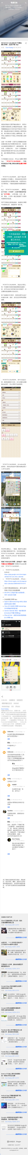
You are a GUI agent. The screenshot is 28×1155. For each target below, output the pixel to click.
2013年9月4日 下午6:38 (18, 765)
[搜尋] (26, 3)
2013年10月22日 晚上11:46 (19, 786)
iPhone (18, 706)
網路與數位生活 (7, 703)
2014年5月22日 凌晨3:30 (18, 810)
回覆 (8, 739)
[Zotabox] (0, 1154)
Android (16, 703)
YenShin (10, 811)
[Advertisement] (14, 25)
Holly (9, 778)
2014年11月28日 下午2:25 (18, 840)
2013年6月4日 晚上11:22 (19, 731)
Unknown (10, 731)
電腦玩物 (14, 3)
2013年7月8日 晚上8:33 (16, 778)
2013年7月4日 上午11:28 (19, 752)
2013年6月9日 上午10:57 (16, 742)
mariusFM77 (17, 1145)
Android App (5, 706)
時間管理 (19, 700)
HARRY (14, 784)
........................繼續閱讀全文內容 (16, 937)
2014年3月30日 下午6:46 (16, 799)
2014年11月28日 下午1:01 (16, 822)
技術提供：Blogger (15, 1141)
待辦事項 (12, 700)
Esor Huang (16, 839)
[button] (26, 43)
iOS (12, 706)
